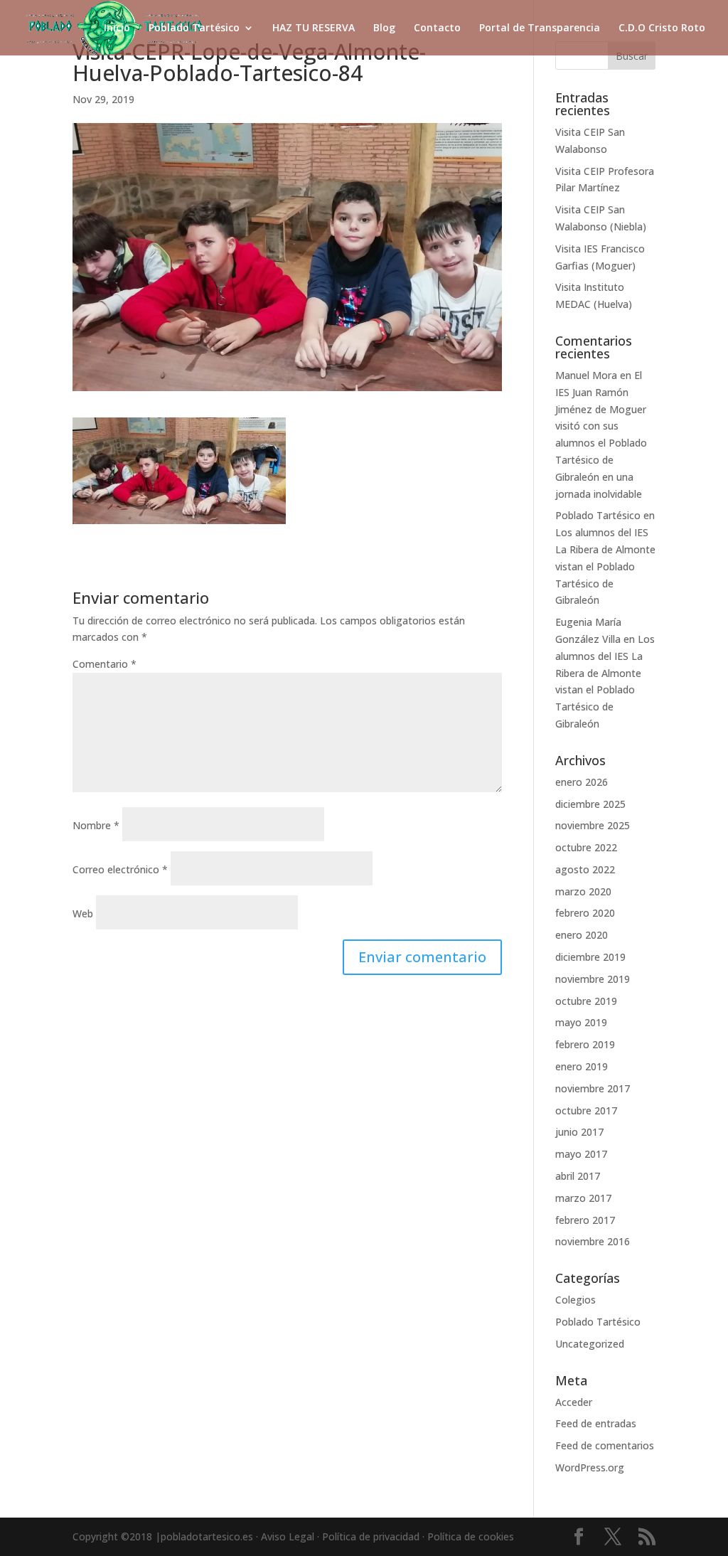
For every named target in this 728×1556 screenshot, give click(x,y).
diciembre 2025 (590, 804)
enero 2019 (581, 1066)
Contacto (437, 28)
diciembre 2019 (590, 957)
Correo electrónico (120, 869)
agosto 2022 (585, 869)
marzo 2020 (583, 891)
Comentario (104, 664)
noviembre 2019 (592, 979)
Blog (384, 28)
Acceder (573, 1402)
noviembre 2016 (592, 1241)
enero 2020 (581, 935)
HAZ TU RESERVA (313, 28)
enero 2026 (581, 782)
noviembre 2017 (592, 1088)
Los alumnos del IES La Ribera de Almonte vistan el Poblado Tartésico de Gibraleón (605, 566)
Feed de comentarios (604, 1445)
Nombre (96, 825)
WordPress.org (589, 1467)
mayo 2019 (581, 1022)
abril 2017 (577, 1176)
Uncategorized (589, 1343)
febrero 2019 (585, 1044)
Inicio (117, 28)
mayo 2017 (581, 1154)
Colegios (575, 1299)
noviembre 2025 (592, 825)
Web (83, 913)
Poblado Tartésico (194, 28)
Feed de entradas (595, 1423)
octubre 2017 (586, 1110)
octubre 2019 (586, 1001)
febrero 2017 (585, 1220)
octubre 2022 (586, 847)
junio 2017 (579, 1132)
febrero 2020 (585, 913)
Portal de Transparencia (539, 28)
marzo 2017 (583, 1198)
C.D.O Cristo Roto (662, 28)
